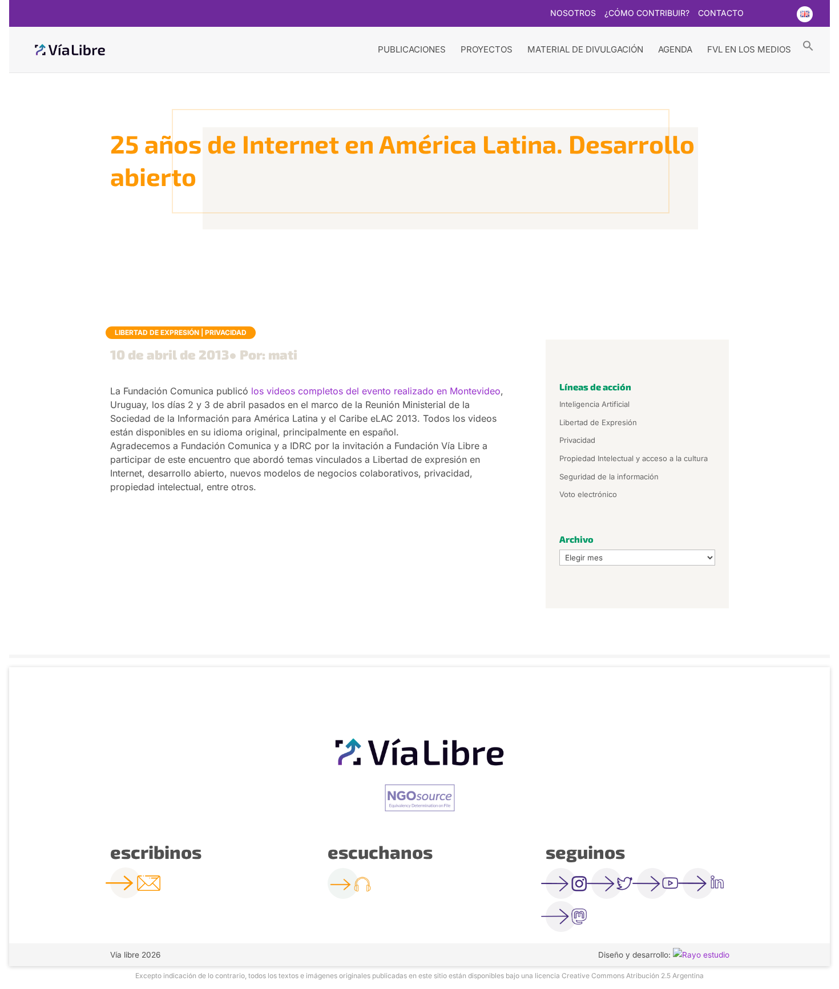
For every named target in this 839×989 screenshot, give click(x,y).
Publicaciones (412, 49)
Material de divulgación (585, 49)
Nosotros (573, 13)
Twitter (759, 14)
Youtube (781, 14)
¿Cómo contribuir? (646, 13)
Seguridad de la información (609, 476)
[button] (808, 45)
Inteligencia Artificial (594, 404)
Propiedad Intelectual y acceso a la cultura (633, 458)
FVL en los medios (749, 49)
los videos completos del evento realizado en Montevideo (376, 391)
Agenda (675, 49)
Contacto (721, 13)
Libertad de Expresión (157, 332)
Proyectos (487, 49)
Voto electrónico (588, 494)
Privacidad (226, 332)
